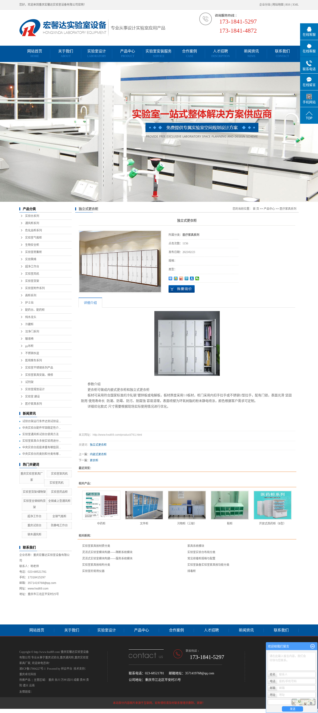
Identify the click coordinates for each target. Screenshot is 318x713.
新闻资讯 (251, 53)
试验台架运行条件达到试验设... (41, 421)
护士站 (29, 302)
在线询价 (182, 289)
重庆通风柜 (67, 657)
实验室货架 (32, 281)
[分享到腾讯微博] (187, 278)
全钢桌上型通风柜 (59, 501)
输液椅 (29, 338)
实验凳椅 (30, 259)
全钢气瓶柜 (59, 516)
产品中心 (127, 53)
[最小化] (312, 646)
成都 (76, 680)
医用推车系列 (33, 360)
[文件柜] (144, 505)
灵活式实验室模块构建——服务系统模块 (107, 558)
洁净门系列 (32, 331)
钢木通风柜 (34, 534)
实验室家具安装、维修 (39, 375)
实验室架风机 (59, 473)
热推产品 (24, 680)
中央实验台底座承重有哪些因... (41, 447)
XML (295, 4)
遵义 (25, 685)
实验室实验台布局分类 (201, 552)
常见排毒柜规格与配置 (201, 558)
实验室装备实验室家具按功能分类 (208, 564)
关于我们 (65, 53)
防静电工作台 (59, 525)
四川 (70, 680)
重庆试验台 (34, 525)
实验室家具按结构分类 (96, 564)
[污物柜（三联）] (187, 505)
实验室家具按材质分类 (96, 546)
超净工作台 (32, 266)
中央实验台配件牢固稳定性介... (41, 427)
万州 (64, 680)
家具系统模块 (195, 546)
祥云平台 (66, 668)
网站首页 (34, 53)
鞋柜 (230, 523)
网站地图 (278, 4)
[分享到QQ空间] (176, 278)
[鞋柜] (230, 505)
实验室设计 (96, 53)
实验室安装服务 (158, 53)
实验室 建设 (32, 396)
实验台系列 (32, 216)
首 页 (256, 208)
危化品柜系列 (33, 230)
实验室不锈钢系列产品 (39, 367)
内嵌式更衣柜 (98, 454)
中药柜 (101, 523)
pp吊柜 (29, 346)
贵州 (82, 680)
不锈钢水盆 (32, 353)
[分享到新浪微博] (181, 278)
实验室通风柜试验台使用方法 (40, 434)
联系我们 (282, 53)
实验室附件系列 (35, 288)
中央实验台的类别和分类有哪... (41, 454)
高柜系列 (30, 295)
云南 (32, 685)
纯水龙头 (30, 317)
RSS (288, 4)
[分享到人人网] (192, 278)
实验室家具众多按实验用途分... (41, 440)
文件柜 (144, 523)
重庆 (51, 680)
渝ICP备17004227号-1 (32, 668)
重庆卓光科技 (27, 674)
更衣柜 (94, 460)
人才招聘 (220, 53)
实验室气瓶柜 (33, 237)
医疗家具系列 (33, 403)
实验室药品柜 (59, 492)
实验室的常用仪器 (93, 571)
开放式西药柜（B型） (272, 523)
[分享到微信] (197, 278)
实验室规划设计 (35, 389)
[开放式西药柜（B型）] (273, 505)
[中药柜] (101, 505)
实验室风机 (32, 273)
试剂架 (29, 382)
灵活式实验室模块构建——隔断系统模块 (107, 552)
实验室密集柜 (33, 252)
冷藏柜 (29, 324)
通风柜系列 (32, 223)
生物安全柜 (32, 245)
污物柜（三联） (187, 523)
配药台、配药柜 (35, 310)
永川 (57, 680)
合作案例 (189, 53)
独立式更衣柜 (98, 444)
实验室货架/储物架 (34, 492)
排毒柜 (191, 571)
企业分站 (265, 4)
